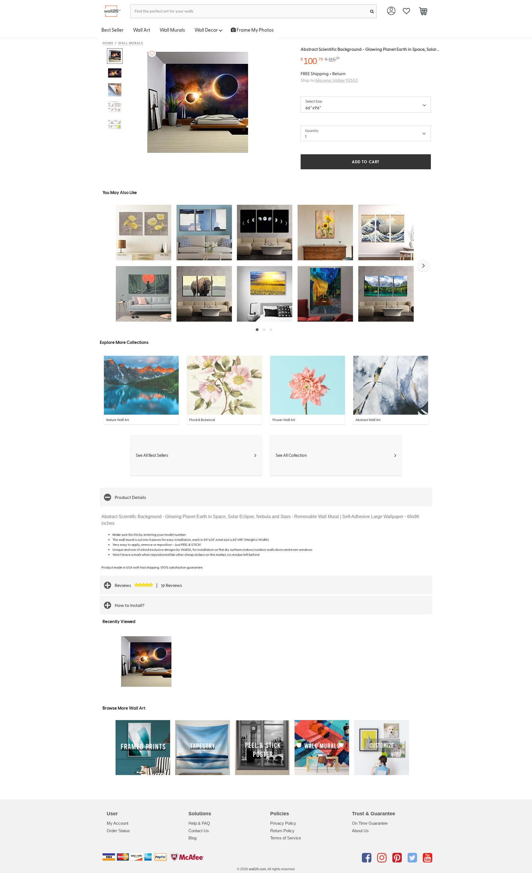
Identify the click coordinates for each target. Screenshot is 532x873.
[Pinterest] (398, 858)
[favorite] (406, 11)
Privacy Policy (283, 823)
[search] (372, 11)
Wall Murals (172, 29)
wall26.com (257, 869)
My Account (117, 823)
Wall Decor (207, 29)
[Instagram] (382, 858)
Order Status (118, 830)
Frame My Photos (255, 29)
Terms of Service (285, 838)
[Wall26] (110, 11)
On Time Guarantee (370, 823)
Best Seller (112, 29)
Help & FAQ (199, 823)
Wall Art (141, 29)
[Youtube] (427, 858)
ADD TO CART (366, 161)
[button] (423, 265)
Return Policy (282, 830)
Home (108, 43)
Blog (192, 838)
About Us (360, 830)
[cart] (423, 11)
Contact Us (198, 830)
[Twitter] (413, 858)
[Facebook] (367, 858)
